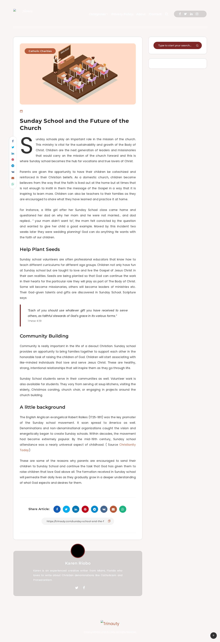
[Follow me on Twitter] (76, 588)
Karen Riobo (78, 563)
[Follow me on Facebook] (84, 588)
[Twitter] (185, 14)
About (141, 14)
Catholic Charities (40, 51)
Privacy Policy (122, 14)
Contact (155, 14)
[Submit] (197, 45)
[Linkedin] (191, 14)
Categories (97, 14)
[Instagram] (197, 14)
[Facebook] (180, 14)
